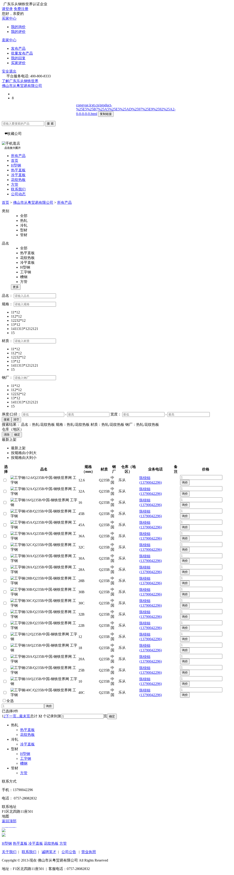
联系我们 (18, 189)
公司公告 (68, 852)
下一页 (10, 716)
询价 (185, 482)
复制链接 (106, 114)
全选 (10, 701)
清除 (7, 434)
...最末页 (23, 716)
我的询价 (18, 27)
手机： (7, 790)
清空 (16, 419)
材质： (7, 341)
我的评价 (18, 32)
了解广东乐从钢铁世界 (20, 81)
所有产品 (18, 156)
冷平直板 (18, 175)
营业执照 (88, 852)
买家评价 (18, 63)
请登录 (7, 9)
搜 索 (50, 123)
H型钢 (16, 165)
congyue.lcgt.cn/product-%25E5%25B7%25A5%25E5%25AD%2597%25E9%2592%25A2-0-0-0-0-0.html (126, 109)
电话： (7, 798)
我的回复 (18, 58)
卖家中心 (9, 40)
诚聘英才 (49, 852)
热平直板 (18, 170)
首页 (14, 160)
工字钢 (25, 758)
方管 (14, 184)
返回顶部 (9, 821)
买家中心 (9, 18)
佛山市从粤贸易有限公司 (22, 86)
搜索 (7, 419)
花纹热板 (18, 180)
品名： (7, 296)
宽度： (115, 414)
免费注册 (21, 9)
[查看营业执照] (44, 86)
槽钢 (23, 763)
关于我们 (9, 852)
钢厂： (7, 377)
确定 (17, 434)
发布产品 (18, 48)
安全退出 (9, 71)
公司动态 (18, 194)
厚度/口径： (11, 414)
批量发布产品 (22, 53)
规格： (7, 304)
